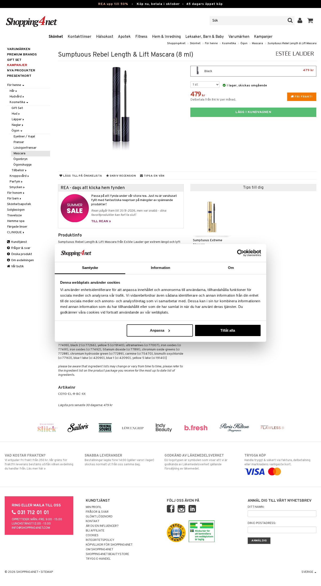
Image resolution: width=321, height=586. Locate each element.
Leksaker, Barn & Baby (204, 37)
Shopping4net (176, 43)
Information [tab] (160, 268)
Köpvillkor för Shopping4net (109, 545)
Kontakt (92, 521)
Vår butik (17, 266)
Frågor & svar (20, 248)
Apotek (124, 37)
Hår (12, 91)
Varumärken (238, 37)
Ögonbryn (20, 159)
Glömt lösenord (99, 517)
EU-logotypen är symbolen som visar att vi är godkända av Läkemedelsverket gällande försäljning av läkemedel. (195, 462)
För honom (15, 193)
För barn (13, 199)
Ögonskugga (22, 165)
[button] (310, 20)
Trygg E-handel (98, 559)
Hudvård (15, 97)
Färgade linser (17, 227)
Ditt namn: (256, 507)
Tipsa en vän (153, 176)
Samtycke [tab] (90, 268)
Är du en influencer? (102, 526)
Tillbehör (18, 170)
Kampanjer (263, 37)
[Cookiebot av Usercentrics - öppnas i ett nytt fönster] (240, 252)
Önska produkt (21, 254)
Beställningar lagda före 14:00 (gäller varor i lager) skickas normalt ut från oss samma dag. (119, 460)
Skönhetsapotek (19, 204)
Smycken (16, 187)
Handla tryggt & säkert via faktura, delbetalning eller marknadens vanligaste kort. (277, 460)
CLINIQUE (15, 232)
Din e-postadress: (262, 523)
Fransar (18, 142)
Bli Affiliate (95, 531)
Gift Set (17, 108)
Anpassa (157, 330)
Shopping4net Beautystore (107, 554)
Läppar (17, 119)
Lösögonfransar (24, 148)
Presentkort (19, 76)
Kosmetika (229, 43)
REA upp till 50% (113, 4)
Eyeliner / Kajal (24, 137)
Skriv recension (122, 176)
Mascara (257, 43)
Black (259, 70)
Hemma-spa (15, 221)
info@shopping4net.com (31, 528)
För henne (211, 43)
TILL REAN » (101, 221)
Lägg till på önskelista (82, 176)
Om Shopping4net (99, 549)
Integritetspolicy (100, 540)
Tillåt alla (227, 330)
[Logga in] (300, 20)
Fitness (141, 37)
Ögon (243, 43)
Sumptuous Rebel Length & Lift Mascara (291, 43)
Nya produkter (21, 71)
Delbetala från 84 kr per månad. (213, 100)
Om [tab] (231, 268)
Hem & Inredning (166, 37)
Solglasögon (16, 210)
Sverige (307, 572)
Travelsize (14, 215)
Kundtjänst (18, 242)
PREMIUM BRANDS (22, 55)
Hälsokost (104, 37)
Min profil (94, 507)
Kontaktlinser (79, 37)
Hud (15, 114)
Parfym (15, 182)
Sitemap (47, 572)
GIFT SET (14, 60)
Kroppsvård (18, 176)
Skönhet (56, 37)
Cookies (92, 535)
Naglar (17, 125)
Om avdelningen (22, 260)
